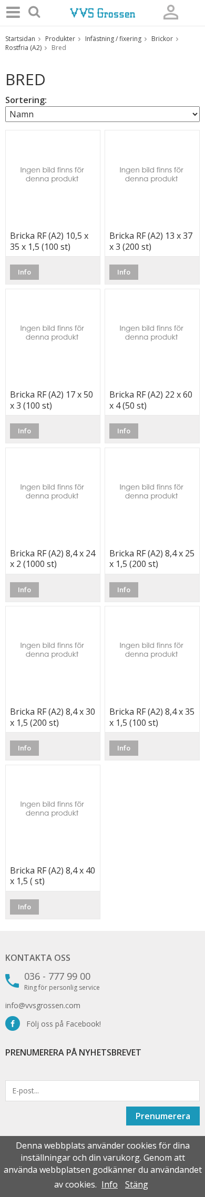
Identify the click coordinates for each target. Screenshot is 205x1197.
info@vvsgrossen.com (42, 1005)
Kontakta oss (37, 957)
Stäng (136, 1184)
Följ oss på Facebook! (60, 1024)
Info (24, 272)
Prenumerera (163, 1116)
